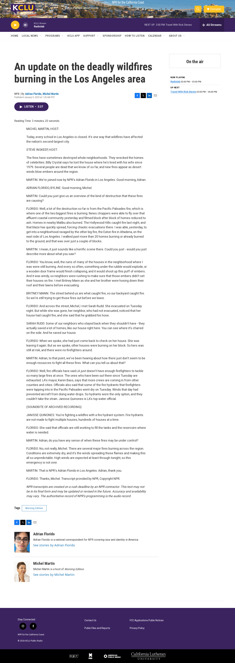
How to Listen (135, 35)
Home (14, 35)
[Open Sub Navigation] (40, 35)
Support (89, 35)
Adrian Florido (33, 94)
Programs (52, 35)
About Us (175, 35)
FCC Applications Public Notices (147, 620)
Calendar (155, 35)
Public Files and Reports (97, 628)
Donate (215, 9)
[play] (15, 25)
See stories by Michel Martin (53, 574)
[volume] (25, 25)
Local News (30, 35)
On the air (195, 61)
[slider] (30, 25)
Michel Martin (51, 94)
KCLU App (73, 35)
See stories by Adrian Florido (54, 545)
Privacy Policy (137, 628)
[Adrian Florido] (22, 542)
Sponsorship (112, 35)
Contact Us (90, 620)
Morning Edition (34, 508)
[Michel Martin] (22, 571)
